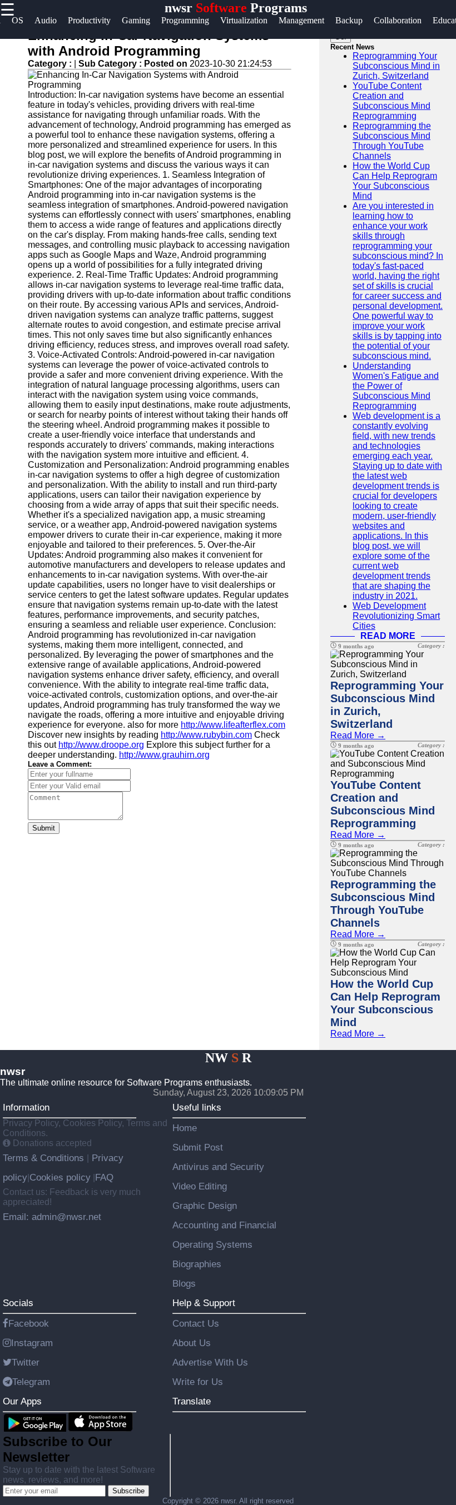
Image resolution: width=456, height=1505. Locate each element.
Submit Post (197, 1147)
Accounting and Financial (224, 1225)
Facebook (28, 1323)
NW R (228, 1058)
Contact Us (195, 1323)
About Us (191, 1342)
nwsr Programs (236, 8)
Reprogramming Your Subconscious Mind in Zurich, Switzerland (396, 66)
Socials (18, 1302)
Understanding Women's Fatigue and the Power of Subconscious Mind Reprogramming (396, 386)
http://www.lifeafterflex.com (233, 724)
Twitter (25, 1362)
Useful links (196, 1107)
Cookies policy (60, 1177)
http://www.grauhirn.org (164, 754)
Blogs (184, 1283)
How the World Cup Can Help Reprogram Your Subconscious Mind (395, 181)
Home (184, 1127)
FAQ (104, 1177)
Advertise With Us (210, 1362)
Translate (191, 1401)
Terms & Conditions (45, 1157)
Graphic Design (204, 1205)
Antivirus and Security (218, 1166)
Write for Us (197, 1381)
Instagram (32, 1342)
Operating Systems (212, 1244)
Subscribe (128, 1491)
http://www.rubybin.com (206, 734)
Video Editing (199, 1186)
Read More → (357, 735)
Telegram (31, 1381)
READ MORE (387, 636)
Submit (43, 828)
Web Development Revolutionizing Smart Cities (396, 616)
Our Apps (22, 1401)
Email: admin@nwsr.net (52, 1216)
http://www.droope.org (101, 744)
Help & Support (203, 1302)
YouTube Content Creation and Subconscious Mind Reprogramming (391, 101)
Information (26, 1107)
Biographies (196, 1263)
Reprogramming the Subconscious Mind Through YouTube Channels (392, 141)
